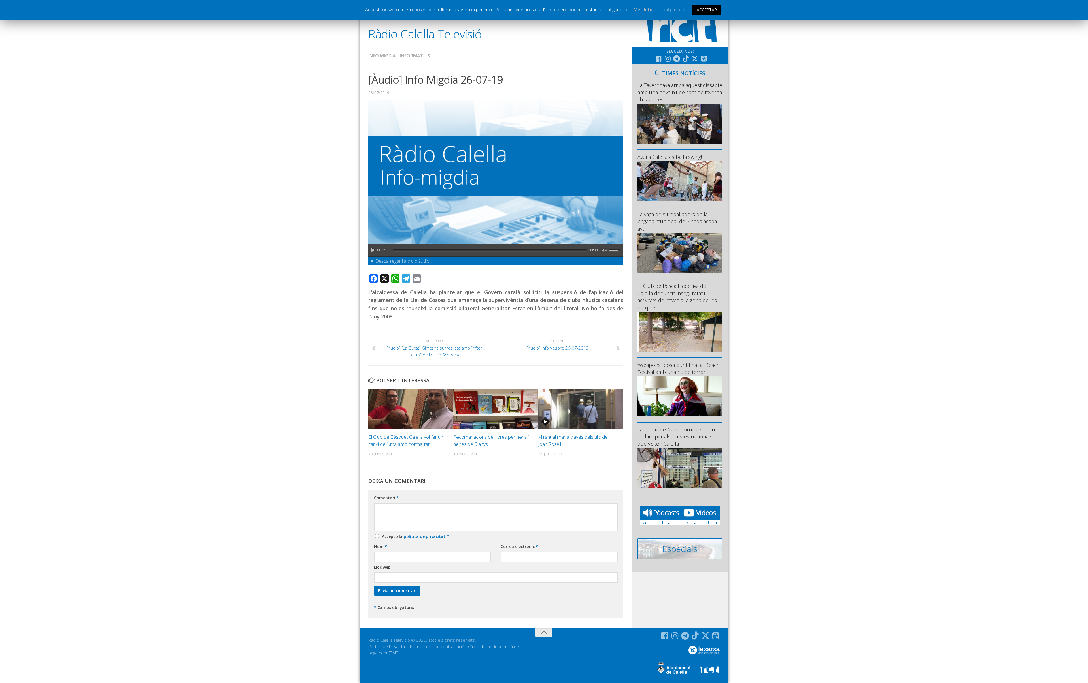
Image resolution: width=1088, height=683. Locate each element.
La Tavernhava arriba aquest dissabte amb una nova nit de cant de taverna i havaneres (680, 92)
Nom (380, 546)
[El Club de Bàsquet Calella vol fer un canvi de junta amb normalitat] (410, 409)
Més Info (643, 10)
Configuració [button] (672, 10)
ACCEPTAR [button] (707, 9)
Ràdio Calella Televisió (425, 34)
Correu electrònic (519, 546)
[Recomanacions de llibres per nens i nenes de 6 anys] (495, 409)
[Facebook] (658, 58)
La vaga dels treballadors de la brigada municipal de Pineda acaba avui (677, 221)
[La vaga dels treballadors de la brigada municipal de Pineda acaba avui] (680, 253)
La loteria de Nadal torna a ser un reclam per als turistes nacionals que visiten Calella (676, 436)
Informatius (415, 56)
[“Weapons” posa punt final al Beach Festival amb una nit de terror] (680, 396)
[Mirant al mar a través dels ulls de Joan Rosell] (580, 409)
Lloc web (382, 567)
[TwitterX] (694, 58)
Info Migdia (382, 56)
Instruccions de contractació (437, 646)
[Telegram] (676, 58)
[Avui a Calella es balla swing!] (680, 181)
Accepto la (414, 536)
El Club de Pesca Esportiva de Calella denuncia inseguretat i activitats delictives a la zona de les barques (677, 296)
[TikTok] (685, 58)
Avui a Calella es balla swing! (670, 156)
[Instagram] (667, 58)
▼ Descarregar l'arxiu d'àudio (400, 261)
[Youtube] (703, 58)
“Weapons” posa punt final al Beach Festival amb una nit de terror (679, 368)
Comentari (386, 497)
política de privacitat (425, 536)
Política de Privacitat (387, 646)
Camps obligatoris (394, 607)
